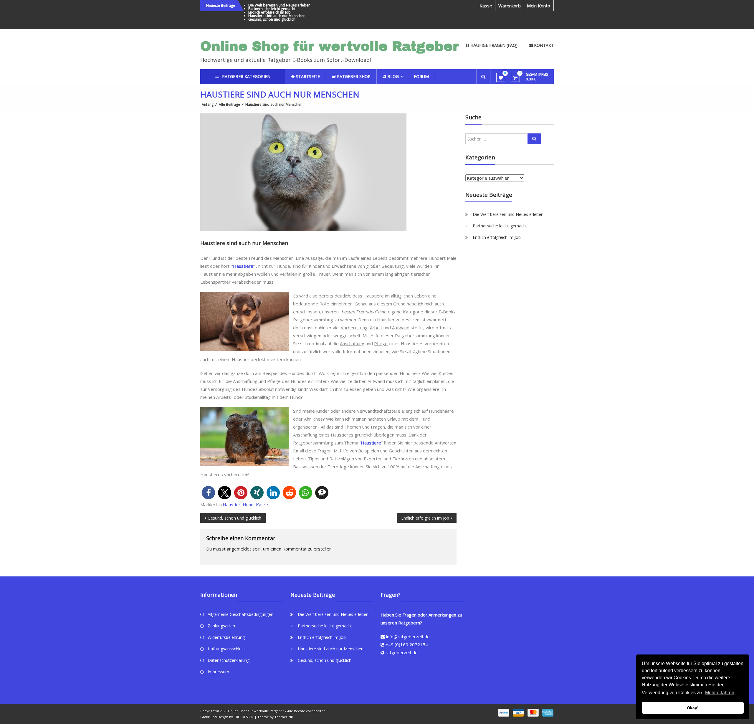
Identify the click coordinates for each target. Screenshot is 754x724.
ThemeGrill (284, 717)
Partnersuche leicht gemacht (271, 8)
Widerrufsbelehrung (226, 637)
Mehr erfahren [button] (719, 692)
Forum (421, 76)
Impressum (218, 672)
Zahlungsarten (221, 626)
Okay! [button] (693, 707)
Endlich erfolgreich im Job (269, 12)
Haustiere (243, 266)
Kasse (485, 6)
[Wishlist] (501, 78)
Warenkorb (509, 6)
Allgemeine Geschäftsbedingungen (240, 614)
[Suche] (534, 138)
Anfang (208, 104)
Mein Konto (538, 6)
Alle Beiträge (229, 104)
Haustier (231, 505)
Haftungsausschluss (227, 649)
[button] (208, 492)
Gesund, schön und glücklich (271, 19)
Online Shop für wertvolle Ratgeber (329, 46)
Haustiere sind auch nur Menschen (276, 15)
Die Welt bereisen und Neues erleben (279, 5)
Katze (262, 505)
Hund (248, 505)
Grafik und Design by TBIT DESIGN (227, 717)
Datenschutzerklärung (228, 660)
